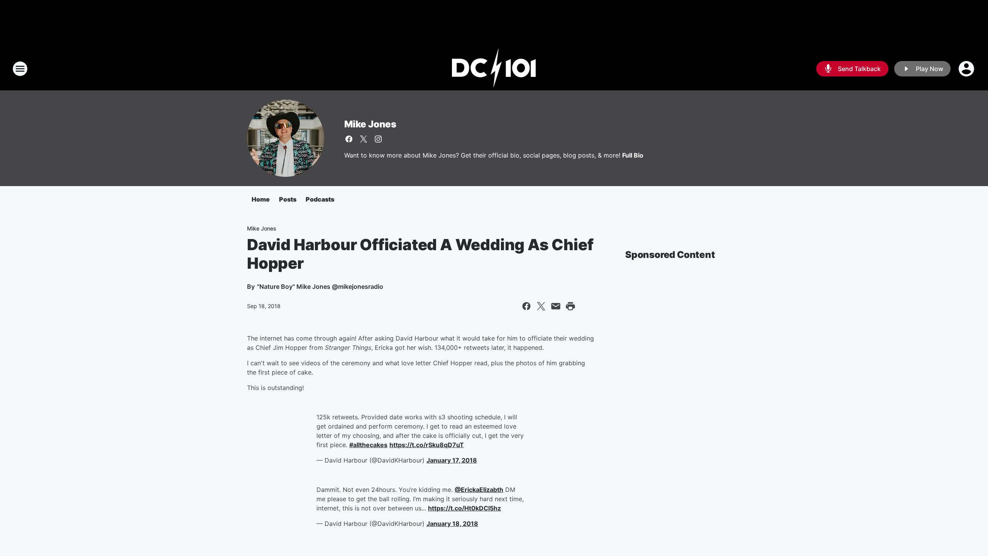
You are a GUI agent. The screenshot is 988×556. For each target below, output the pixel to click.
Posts (287, 199)
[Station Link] (494, 69)
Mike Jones (370, 124)
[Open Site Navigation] (20, 68)
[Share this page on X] (541, 306)
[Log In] (967, 68)
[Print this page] (570, 306)
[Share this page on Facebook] (526, 306)
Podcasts (320, 199)
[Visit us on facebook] (349, 139)
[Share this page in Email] (555, 306)
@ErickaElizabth (479, 489)
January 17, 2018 (451, 460)
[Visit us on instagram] (378, 139)
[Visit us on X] (363, 139)
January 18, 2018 (452, 523)
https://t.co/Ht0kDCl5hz (464, 508)
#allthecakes (368, 445)
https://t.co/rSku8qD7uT (426, 445)
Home (261, 199)
